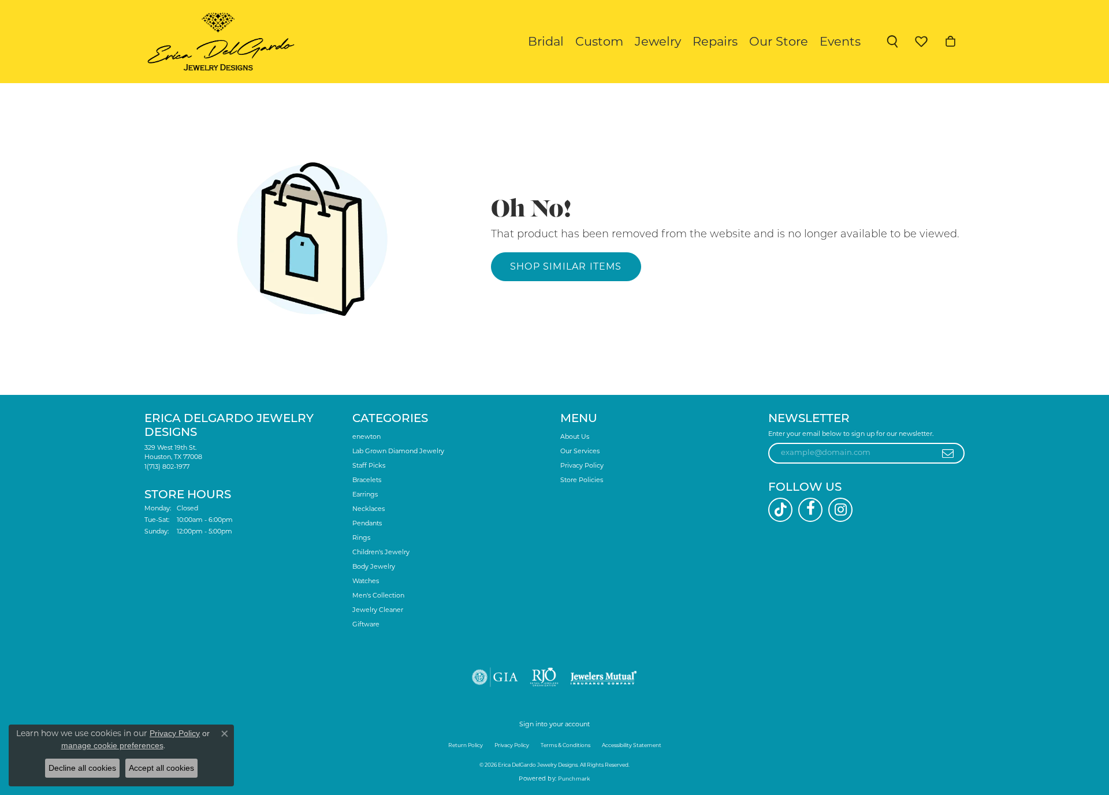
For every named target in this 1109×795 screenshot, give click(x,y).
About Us (574, 436)
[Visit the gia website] (495, 677)
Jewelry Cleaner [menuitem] (377, 610)
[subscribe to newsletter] (948, 453)
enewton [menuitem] (366, 436)
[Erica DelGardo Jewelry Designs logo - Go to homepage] (218, 41)
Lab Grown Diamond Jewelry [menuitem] (398, 451)
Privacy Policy (582, 465)
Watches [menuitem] (365, 581)
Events (840, 41)
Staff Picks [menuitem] (368, 465)
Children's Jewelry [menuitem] (381, 552)
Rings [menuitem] (361, 537)
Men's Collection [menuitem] (378, 595)
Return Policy (465, 745)
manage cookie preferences (112, 745)
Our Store (778, 41)
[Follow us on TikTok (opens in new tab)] (780, 510)
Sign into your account (554, 724)
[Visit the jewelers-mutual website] (603, 677)
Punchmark (574, 778)
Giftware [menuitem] (365, 624)
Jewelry (658, 41)
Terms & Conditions (565, 745)
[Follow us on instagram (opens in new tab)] (840, 510)
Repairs (715, 41)
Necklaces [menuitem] (368, 509)
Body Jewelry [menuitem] (373, 566)
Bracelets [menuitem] (366, 480)
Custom (599, 41)
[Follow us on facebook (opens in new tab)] (810, 510)
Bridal (546, 41)
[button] (892, 41)
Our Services (580, 451)
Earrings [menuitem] (365, 494)
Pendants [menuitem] (367, 523)
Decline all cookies (82, 767)
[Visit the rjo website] (544, 677)
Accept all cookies (161, 767)
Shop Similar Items (566, 266)
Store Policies (581, 480)
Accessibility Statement (631, 745)
